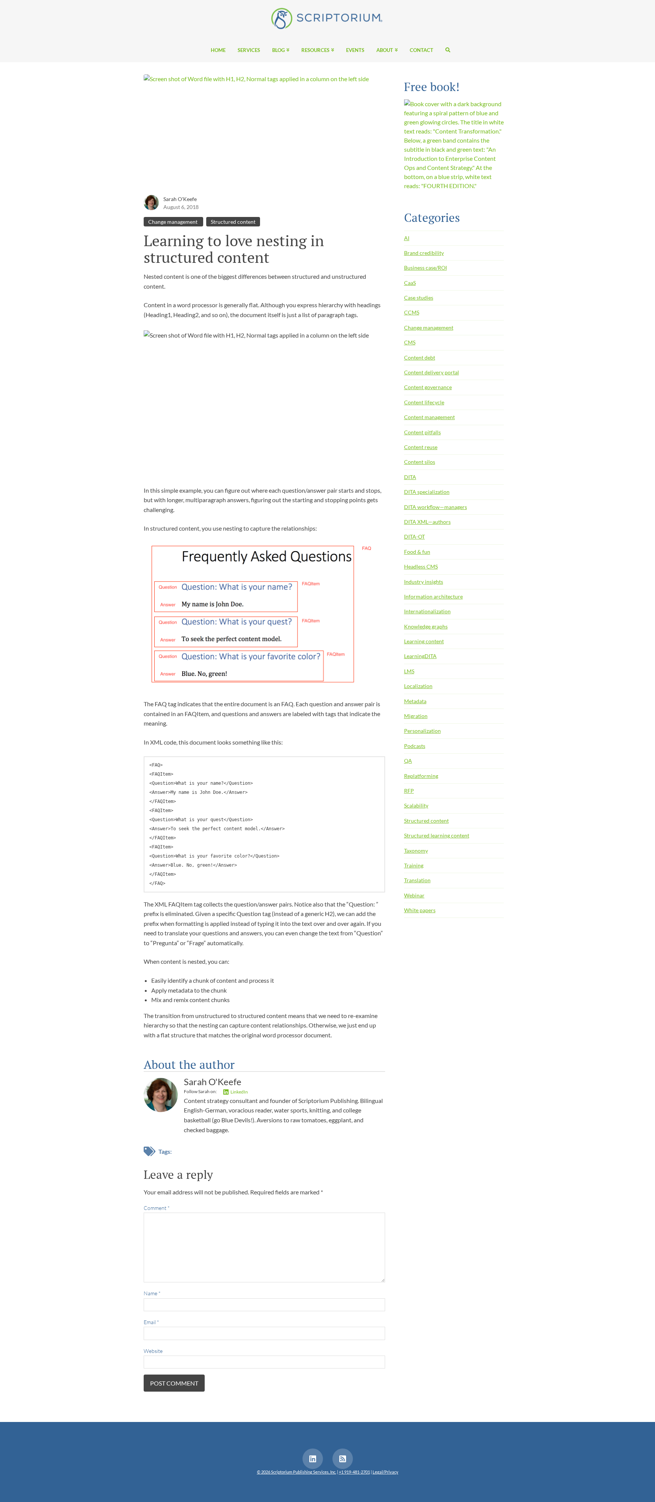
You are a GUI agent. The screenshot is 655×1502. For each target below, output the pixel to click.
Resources (315, 50)
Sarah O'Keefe (180, 199)
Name (152, 1293)
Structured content (233, 221)
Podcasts (414, 746)
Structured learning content (436, 835)
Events (355, 50)
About (384, 50)
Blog (278, 50)
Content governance (428, 387)
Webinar (414, 895)
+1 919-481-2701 (354, 1471)
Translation (417, 880)
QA (408, 760)
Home (218, 50)
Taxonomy (416, 850)
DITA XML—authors (427, 521)
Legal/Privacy (385, 1471)
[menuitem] (218, 50)
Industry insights (423, 581)
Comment (157, 1208)
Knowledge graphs (426, 626)
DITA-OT (414, 536)
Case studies (418, 297)
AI (406, 238)
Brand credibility (424, 253)
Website (153, 1351)
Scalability (416, 805)
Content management (429, 417)
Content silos (419, 462)
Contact (421, 50)
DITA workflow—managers (435, 507)
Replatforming (421, 776)
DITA (410, 477)
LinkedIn (239, 1092)
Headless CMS (421, 566)
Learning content (424, 641)
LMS (409, 671)
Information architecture (433, 596)
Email (151, 1322)
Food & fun (417, 551)
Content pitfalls (422, 432)
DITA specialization (427, 492)
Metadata (415, 701)
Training (413, 865)
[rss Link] (342, 1459)
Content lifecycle (424, 402)
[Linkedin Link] (312, 1459)
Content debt (419, 357)
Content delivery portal (431, 372)
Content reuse (420, 447)
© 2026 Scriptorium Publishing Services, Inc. (296, 1471)
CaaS (410, 283)
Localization (418, 686)
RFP (409, 790)
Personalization (422, 730)
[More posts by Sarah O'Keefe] (151, 201)
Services (249, 50)
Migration (416, 716)
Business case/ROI (425, 267)
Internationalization (427, 611)
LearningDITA (420, 656)
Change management (173, 221)
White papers (420, 910)
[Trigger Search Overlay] (444, 50)
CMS (409, 342)
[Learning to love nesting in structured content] (264, 133)
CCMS (411, 312)
